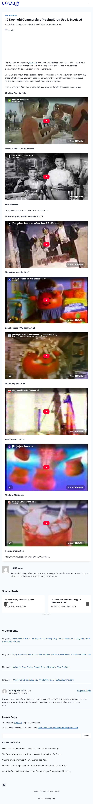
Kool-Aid (33, 63)
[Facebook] (4, 785)
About (36, 791)
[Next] (87, 604)
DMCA (57, 791)
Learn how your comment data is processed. (58, 727)
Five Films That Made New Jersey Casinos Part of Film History (30, 748)
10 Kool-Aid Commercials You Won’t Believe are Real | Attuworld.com (43, 680)
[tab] (42, 614)
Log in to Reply (84, 691)
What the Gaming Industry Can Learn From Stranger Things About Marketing (36, 771)
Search (86, 736)
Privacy (50, 791)
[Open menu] (89, 3)
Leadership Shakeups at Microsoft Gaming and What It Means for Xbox (34, 765)
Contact (43, 791)
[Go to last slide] (5, 604)
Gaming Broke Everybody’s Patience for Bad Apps (24, 760)
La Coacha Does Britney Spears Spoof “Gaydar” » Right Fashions (41, 667)
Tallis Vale (10, 24)
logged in (18, 722)
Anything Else (11, 15)
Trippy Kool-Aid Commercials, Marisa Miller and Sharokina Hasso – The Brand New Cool (51, 654)
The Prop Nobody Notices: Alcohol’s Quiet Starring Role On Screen (32, 754)
